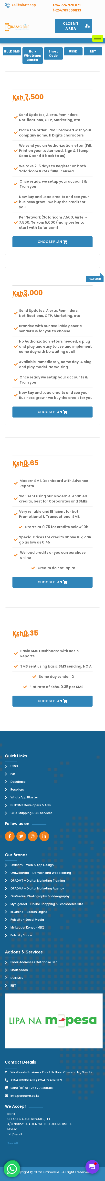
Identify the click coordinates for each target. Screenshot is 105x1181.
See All (12, 1143)
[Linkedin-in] (44, 836)
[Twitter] (21, 836)
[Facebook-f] (10, 836)
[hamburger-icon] (97, 38)
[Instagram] (33, 836)
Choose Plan (50, 241)
